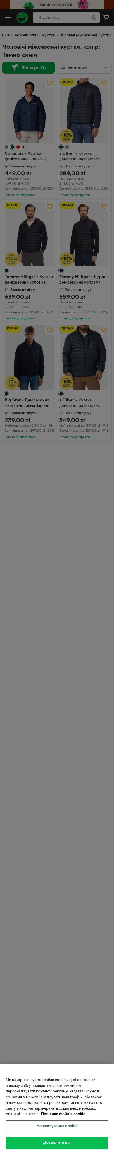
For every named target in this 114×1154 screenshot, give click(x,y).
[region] (57, 1109)
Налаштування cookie (57, 1126)
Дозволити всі (57, 1143)
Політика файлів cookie (63, 1114)
